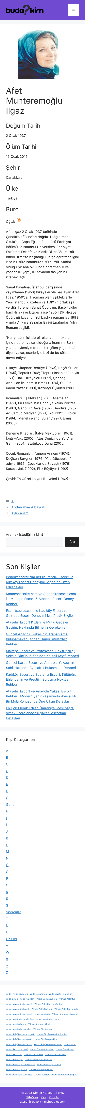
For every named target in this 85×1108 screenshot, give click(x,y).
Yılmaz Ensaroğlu (14, 1059)
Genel (10, 805)
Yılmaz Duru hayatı (65, 1049)
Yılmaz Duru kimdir (33, 1054)
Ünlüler (11, 939)
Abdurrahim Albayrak (28, 507)
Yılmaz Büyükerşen (42, 1029)
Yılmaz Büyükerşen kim (45, 1039)
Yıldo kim (67, 994)
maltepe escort (54, 1101)
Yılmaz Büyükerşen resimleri (48, 1044)
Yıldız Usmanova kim (46, 999)
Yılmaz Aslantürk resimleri (19, 1014)
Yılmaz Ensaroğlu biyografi (38, 1059)
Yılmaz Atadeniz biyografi (65, 1014)
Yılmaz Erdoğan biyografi (64, 1074)
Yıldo (8, 994)
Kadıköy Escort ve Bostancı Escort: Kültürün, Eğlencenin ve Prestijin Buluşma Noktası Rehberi (41, 680)
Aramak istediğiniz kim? (24, 535)
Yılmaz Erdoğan (42, 1074)
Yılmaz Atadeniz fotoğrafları (20, 1019)
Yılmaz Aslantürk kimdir (66, 1009)
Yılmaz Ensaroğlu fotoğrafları (20, 1064)
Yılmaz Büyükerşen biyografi (20, 1034)
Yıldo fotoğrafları (38, 994)
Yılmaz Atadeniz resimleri (18, 1029)
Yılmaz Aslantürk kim (41, 1009)
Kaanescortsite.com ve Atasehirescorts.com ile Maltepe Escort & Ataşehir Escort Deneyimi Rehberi (42, 599)
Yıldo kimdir (12, 999)
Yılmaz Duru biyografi (17, 1049)
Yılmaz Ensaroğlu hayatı (49, 1064)
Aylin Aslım (19, 513)
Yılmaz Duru (70, 1044)
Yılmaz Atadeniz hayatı (47, 1019)
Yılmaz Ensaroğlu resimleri (19, 1074)
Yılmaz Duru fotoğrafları (42, 1049)
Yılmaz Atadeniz (42, 1014)
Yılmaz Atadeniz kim (16, 1024)
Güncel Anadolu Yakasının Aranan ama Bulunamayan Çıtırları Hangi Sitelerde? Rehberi (37, 639)
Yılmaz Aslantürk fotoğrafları (48, 1004)
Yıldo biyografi (20, 994)
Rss (43, 1097)
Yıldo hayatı (55, 994)
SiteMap (32, 1097)
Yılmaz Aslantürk (67, 999)
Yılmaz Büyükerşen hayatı (19, 1039)
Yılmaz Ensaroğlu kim (16, 1069)
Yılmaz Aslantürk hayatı (17, 1009)
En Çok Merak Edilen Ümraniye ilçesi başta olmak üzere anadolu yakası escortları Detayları (40, 713)
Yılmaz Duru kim (14, 1054)
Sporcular (13, 912)
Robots (54, 1097)
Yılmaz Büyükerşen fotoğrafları (52, 1034)
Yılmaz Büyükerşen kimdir (19, 1044)
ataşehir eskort (30, 1101)
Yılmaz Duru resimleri (55, 1054)
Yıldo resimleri (27, 999)
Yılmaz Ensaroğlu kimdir (41, 1069)
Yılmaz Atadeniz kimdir (39, 1024)
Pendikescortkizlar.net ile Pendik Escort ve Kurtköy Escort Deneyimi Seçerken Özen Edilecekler (39, 582)
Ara (72, 542)
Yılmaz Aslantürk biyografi (19, 1004)
